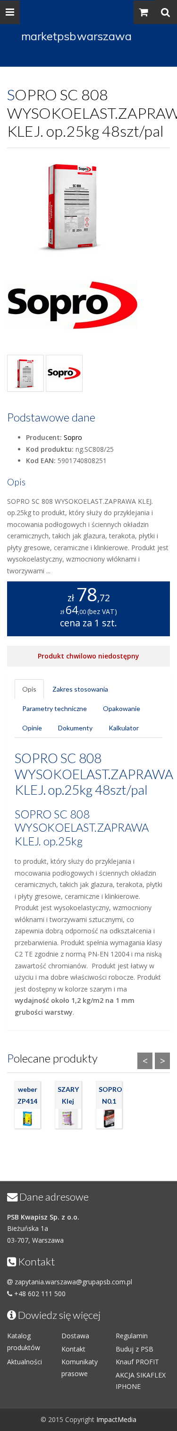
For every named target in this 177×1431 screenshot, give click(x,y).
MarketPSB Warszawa (76, 36)
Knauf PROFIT (137, 1361)
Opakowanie (121, 708)
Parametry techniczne (54, 708)
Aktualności (24, 1361)
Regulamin (132, 1335)
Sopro (73, 437)
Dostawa (75, 1335)
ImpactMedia (116, 1419)
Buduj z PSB (134, 1348)
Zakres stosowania (80, 689)
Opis (29, 689)
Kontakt (73, 1348)
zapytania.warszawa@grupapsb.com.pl (73, 1281)
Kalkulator (124, 728)
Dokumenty (75, 728)
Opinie (32, 728)
